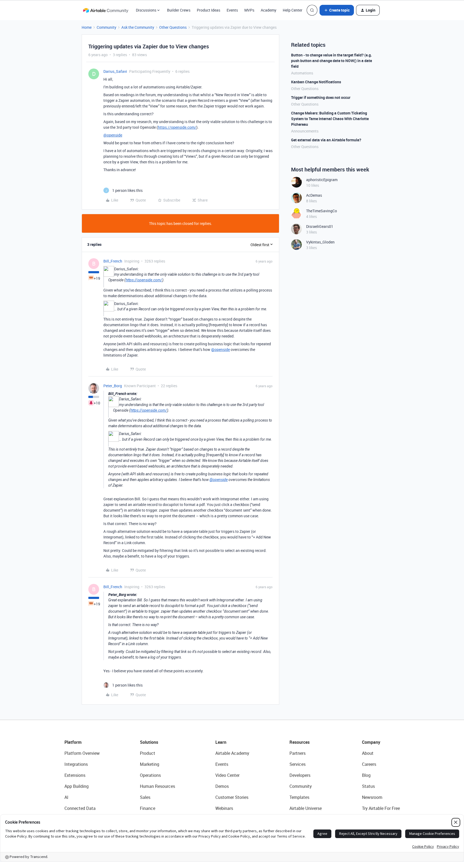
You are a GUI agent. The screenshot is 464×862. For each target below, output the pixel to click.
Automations (302, 73)
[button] (337, 10)
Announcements (304, 131)
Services (297, 764)
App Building (76, 786)
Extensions (74, 775)
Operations (150, 775)
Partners (297, 753)
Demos (222, 786)
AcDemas (314, 195)
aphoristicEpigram (322, 179)
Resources (299, 742)
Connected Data (80, 808)
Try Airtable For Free (381, 808)
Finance (147, 808)
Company (371, 742)
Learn (220, 742)
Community (106, 27)
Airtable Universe (305, 808)
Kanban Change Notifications (316, 81)
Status (368, 786)
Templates (299, 797)
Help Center (292, 10)
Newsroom (372, 797)
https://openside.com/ (177, 127)
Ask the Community (137, 27)
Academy (268, 10)
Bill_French (112, 261)
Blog (366, 775)
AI (66, 797)
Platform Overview (82, 753)
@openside (112, 135)
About (368, 753)
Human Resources (157, 786)
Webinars (224, 808)
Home (87, 27)
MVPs (249, 10)
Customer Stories (231, 797)
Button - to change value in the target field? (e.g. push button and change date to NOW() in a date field (331, 60)
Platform (73, 742)
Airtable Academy (232, 753)
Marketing (149, 764)
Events (232, 10)
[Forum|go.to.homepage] (105, 10)
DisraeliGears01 (319, 226)
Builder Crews (178, 10)
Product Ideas (208, 10)
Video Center (227, 775)
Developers (299, 775)
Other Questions (173, 27)
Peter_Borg (112, 385)
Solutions (149, 742)
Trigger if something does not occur (320, 97)
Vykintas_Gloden (320, 242)
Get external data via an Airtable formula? (326, 139)
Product (147, 753)
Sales (145, 797)
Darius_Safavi (115, 71)
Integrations (76, 764)
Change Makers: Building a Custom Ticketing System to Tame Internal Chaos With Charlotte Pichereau (330, 118)
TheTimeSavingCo (321, 210)
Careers (369, 764)
